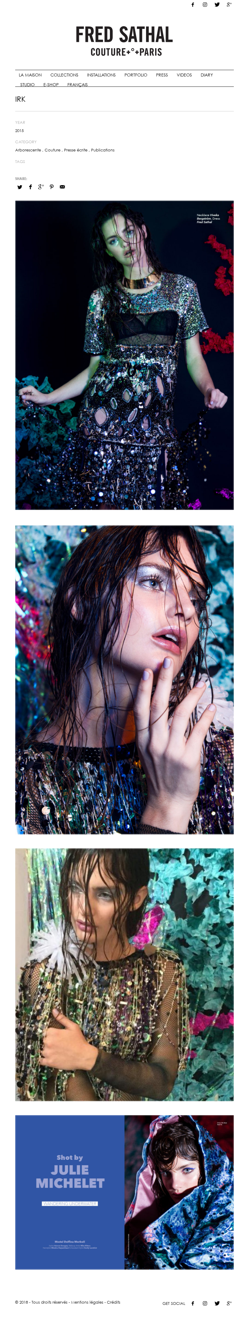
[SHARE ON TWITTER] (19, 187)
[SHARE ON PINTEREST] (51, 186)
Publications (102, 150)
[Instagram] (205, 4)
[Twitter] (217, 4)
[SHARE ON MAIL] (62, 186)
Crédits (113, 1302)
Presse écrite (75, 150)
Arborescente (28, 150)
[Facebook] (192, 4)
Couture (52, 150)
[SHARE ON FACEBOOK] (30, 186)
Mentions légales (87, 1302)
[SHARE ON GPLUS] (41, 186)
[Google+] (229, 4)
